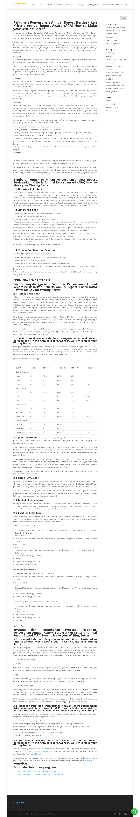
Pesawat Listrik (111, 34)
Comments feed (112, 107)
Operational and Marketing (115, 88)
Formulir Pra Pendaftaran (112, 5)
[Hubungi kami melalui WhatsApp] (134, 811)
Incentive (109, 37)
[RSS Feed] (125, 814)
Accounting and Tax (113, 53)
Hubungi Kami (93, 5)
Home (33, 5)
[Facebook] (115, 814)
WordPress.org (111, 111)
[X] (120, 814)
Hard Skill (109, 79)
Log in (108, 101)
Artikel (108, 56)
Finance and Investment (114, 72)
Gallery (80, 5)
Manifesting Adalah (113, 44)
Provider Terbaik (45, 5)
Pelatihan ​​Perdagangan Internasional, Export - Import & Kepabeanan (39, 774)
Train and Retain (112, 40)
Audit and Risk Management (116, 59)
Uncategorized (111, 92)
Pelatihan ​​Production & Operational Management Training (35, 771)
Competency (110, 63)
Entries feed (110, 104)
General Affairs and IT (114, 76)
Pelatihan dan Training (63, 5)
